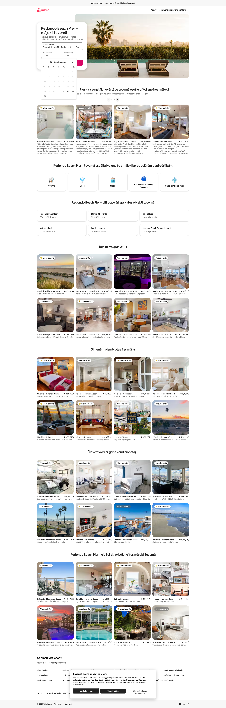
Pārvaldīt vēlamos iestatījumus (140, 692)
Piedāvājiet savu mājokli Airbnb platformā (169, 10)
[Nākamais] (117, 100)
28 (63, 91)
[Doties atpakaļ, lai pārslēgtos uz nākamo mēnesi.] (72, 62)
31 (45, 96)
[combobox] (62, 47)
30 (73, 91)
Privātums (58, 704)
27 (59, 91)
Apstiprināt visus (86, 691)
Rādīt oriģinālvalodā (127, 3)
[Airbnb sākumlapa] (43, 10)
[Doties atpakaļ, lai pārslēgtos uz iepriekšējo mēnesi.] (45, 62)
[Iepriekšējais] (109, 100)
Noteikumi (68, 704)
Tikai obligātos (113, 691)
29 (68, 91)
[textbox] (51, 55)
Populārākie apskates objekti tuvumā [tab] (51, 663)
